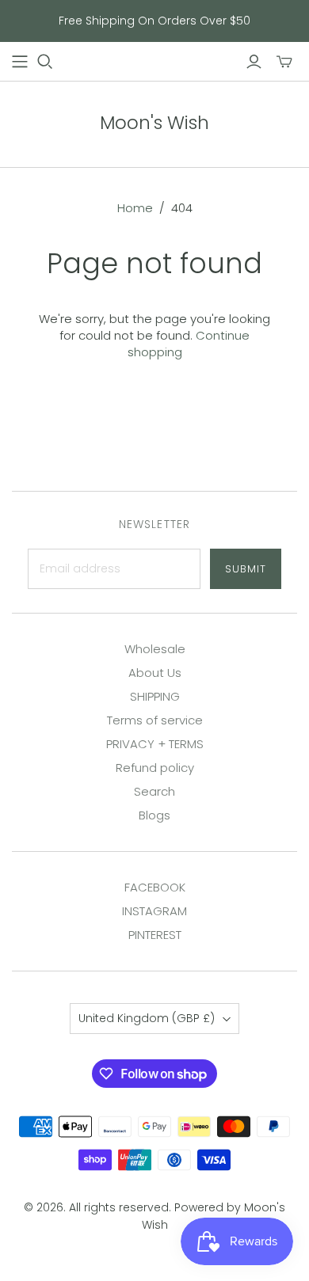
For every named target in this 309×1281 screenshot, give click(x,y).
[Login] (254, 61)
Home (135, 208)
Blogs (154, 815)
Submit (245, 568)
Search (154, 791)
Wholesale (154, 648)
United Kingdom (146, 1018)
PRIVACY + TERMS (155, 744)
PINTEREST (154, 934)
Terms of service (155, 720)
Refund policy (155, 767)
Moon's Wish (154, 122)
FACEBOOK (154, 887)
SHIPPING (155, 696)
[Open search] (45, 62)
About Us (154, 672)
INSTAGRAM (154, 911)
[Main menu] (20, 62)
